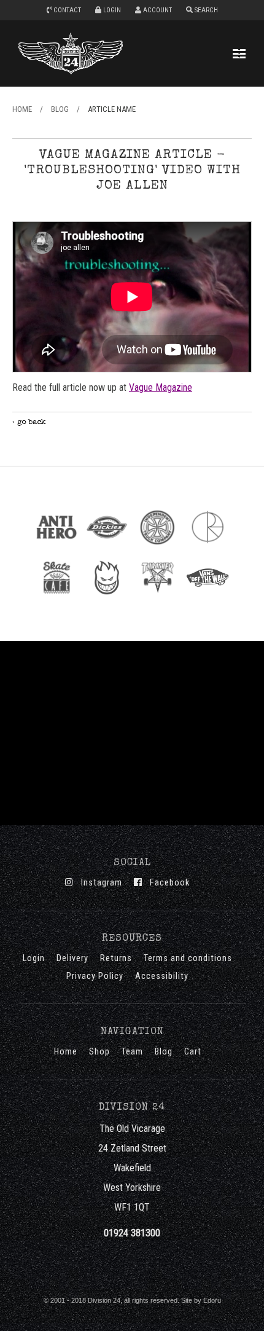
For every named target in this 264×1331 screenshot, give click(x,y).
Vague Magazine (160, 387)
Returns (116, 958)
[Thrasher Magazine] (157, 598)
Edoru (212, 1300)
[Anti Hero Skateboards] (56, 548)
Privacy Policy (94, 976)
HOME (22, 109)
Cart (192, 1051)
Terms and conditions (188, 958)
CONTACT (66, 10)
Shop (99, 1051)
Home (65, 1051)
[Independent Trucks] (157, 548)
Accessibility (161, 976)
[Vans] (207, 598)
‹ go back (29, 422)
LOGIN (111, 10)
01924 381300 (132, 1233)
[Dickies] (107, 548)
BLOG (60, 109)
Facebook (166, 883)
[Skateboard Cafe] (56, 598)
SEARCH (205, 10)
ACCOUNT (156, 10)
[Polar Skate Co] (207, 548)
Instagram (98, 883)
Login (34, 958)
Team (132, 1051)
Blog (164, 1051)
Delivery (72, 958)
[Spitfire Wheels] (107, 598)
